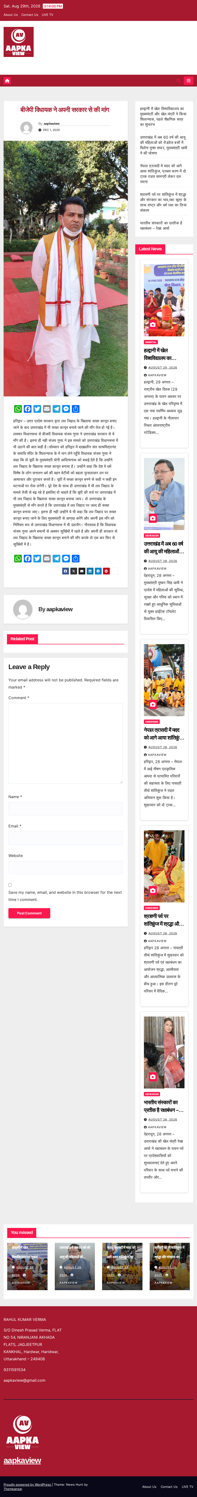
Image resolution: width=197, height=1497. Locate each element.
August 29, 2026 (162, 367)
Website (15, 855)
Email (14, 826)
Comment (18, 697)
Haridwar (151, 721)
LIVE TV (47, 15)
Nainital (150, 342)
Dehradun (152, 535)
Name (15, 796)
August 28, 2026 (162, 561)
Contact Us (29, 15)
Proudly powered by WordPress (28, 1484)
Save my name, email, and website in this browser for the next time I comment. (65, 896)
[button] (178, 80)
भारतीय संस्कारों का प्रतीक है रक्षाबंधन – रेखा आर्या (161, 1110)
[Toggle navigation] (188, 80)
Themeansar (13, 1489)
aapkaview (20, 63)
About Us (11, 15)
